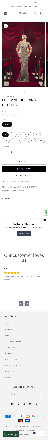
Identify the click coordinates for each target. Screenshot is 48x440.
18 (32, 140)
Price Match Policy (13, 365)
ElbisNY (14, 426)
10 (37, 134)
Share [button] (7, 198)
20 (41, 140)
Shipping (5, 115)
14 (15, 140)
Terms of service (18, 430)
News (7, 377)
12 (6, 140)
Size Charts (10, 347)
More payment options (24, 175)
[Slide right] (30, 92)
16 (23, 140)
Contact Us (10, 371)
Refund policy (24, 426)
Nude (7, 124)
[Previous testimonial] (21, 303)
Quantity (5, 146)
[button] (5, 13)
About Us (9, 329)
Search (8, 323)
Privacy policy (11, 359)
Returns (8, 353)
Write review (24, 233)
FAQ (7, 335)
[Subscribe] (37, 394)
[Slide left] (18, 92)
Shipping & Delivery (13, 341)
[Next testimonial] (27, 303)
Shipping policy (32, 430)
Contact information (25, 434)
